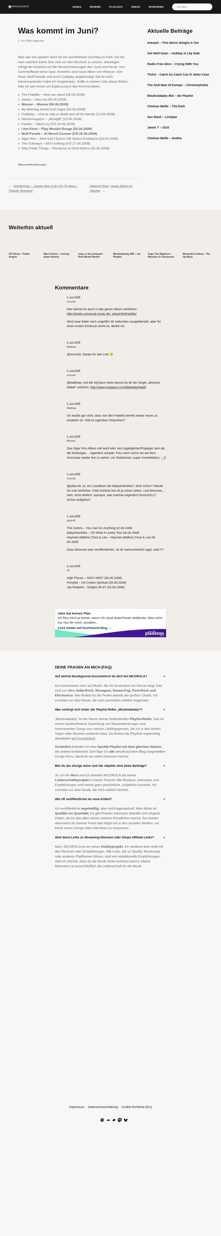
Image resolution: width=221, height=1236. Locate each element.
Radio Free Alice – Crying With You (172, 64)
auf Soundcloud (83, 738)
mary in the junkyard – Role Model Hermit (91, 255)
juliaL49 (71, 520)
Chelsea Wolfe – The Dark (166, 106)
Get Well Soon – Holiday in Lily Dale (173, 53)
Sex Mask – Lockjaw (162, 117)
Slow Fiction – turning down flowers (56, 255)
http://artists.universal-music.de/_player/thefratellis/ (102, 314)
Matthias (71, 346)
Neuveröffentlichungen (33, 164)
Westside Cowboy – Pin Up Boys (196, 255)
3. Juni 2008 (73, 297)
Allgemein (38, 40)
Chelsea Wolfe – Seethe (164, 138)
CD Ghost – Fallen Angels (19, 255)
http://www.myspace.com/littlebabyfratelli (118, 387)
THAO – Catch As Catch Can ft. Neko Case (178, 74)
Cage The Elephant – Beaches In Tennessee (161, 255)
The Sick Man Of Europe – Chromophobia (177, 85)
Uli (68, 570)
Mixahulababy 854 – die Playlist (170, 95)
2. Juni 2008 (73, 436)
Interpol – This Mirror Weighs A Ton (173, 43)
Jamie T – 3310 (158, 127)
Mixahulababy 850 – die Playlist (127, 255)
